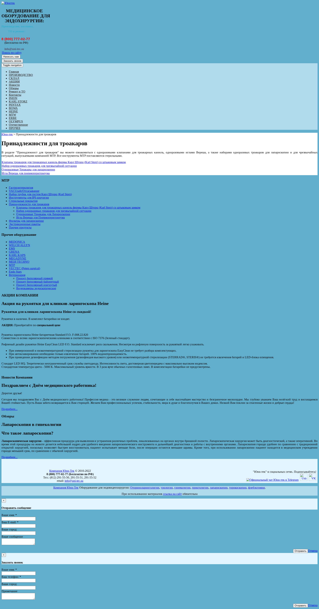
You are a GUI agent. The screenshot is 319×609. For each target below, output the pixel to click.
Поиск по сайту (12, 52)
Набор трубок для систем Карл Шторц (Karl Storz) (40, 194)
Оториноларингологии (144, 487)
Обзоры (14, 88)
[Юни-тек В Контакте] (312, 479)
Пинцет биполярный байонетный (37, 281)
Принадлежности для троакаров (29, 204)
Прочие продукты (20, 227)
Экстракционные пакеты (24, 224)
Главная (14, 71)
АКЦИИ (14, 81)
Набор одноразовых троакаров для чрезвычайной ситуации (39, 165)
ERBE (13, 118)
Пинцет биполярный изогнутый (36, 285)
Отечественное (18, 124)
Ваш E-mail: (9, 522)
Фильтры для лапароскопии (26, 220)
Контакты (15, 94)
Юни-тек (7, 134)
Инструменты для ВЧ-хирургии (29, 197)
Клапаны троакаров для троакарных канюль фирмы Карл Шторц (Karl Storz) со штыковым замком (64, 162)
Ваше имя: (9, 515)
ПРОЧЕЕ (14, 128)
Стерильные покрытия (23, 200)
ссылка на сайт (172, 493)
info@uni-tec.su (74, 480)
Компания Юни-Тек (61, 470)
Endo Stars (15, 271)
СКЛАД (14, 78)
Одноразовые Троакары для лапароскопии (28, 169)
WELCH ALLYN (19, 245)
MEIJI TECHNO (19, 261)
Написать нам (11, 56)
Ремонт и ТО (17, 91)
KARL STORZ (18, 101)
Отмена (313, 550)
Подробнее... (9, 409)
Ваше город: (9, 529)
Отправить (300, 551)
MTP (12, 265)
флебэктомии (256, 487)
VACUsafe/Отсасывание (24, 190)
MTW (12, 114)
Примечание (9, 591)
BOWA (13, 108)
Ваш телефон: (11, 576)
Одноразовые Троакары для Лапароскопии (43, 214)
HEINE (13, 111)
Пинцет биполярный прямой (34, 278)
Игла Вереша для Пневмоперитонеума (40, 217)
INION (13, 98)
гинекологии (182, 487)
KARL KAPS (17, 255)
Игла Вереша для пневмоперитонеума (26, 173)
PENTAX (15, 104)
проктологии (200, 487)
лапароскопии (219, 487)
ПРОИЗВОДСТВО (21, 75)
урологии (167, 487)
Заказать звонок (12, 61)
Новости (14, 84)
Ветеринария (17, 275)
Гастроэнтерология (21, 187)
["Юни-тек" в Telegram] (272, 479)
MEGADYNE (17, 258)
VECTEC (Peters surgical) (24, 268)
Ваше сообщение (12, 536)
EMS (12, 248)
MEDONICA (17, 241)
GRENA (14, 251)
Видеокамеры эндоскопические (36, 288)
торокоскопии (238, 487)
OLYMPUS (16, 121)
